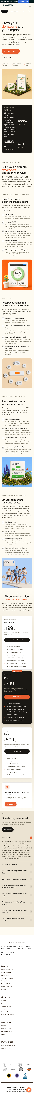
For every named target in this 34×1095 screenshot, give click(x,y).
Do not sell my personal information (17, 1091)
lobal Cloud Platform (8, 1015)
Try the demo (11, 804)
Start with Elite (17, 751)
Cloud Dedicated (6, 972)
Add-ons (3, 989)
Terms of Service (6, 1006)
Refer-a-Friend (5, 1048)
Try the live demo (9, 51)
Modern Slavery (22, 1089)
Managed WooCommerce (8, 984)
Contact (3, 1000)
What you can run (14, 11)
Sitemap (3, 1034)
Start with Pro (17, 697)
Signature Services (6, 986)
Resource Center (6, 1028)
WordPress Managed (7, 978)
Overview (4, 11)
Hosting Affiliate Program (8, 1045)
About (3, 1003)
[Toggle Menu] (30, 6)
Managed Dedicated (7, 969)
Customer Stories (6, 1012)
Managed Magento (6, 981)
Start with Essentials (17, 640)
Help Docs (4, 1026)
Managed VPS (5, 975)
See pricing (8, 57)
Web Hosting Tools (6, 1031)
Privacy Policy (5, 1009)
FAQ (29, 11)
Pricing (24, 11)
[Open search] (26, 6)
